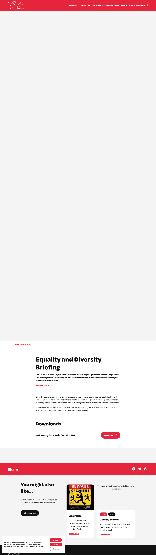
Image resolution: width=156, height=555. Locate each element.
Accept (55, 540)
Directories (85, 5)
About (123, 5)
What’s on (97, 5)
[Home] (16, 5)
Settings (56, 549)
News (117, 5)
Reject (56, 544)
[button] (133, 469)
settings (41, 546)
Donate (132, 5)
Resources (109, 5)
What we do (73, 5)
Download (108, 435)
